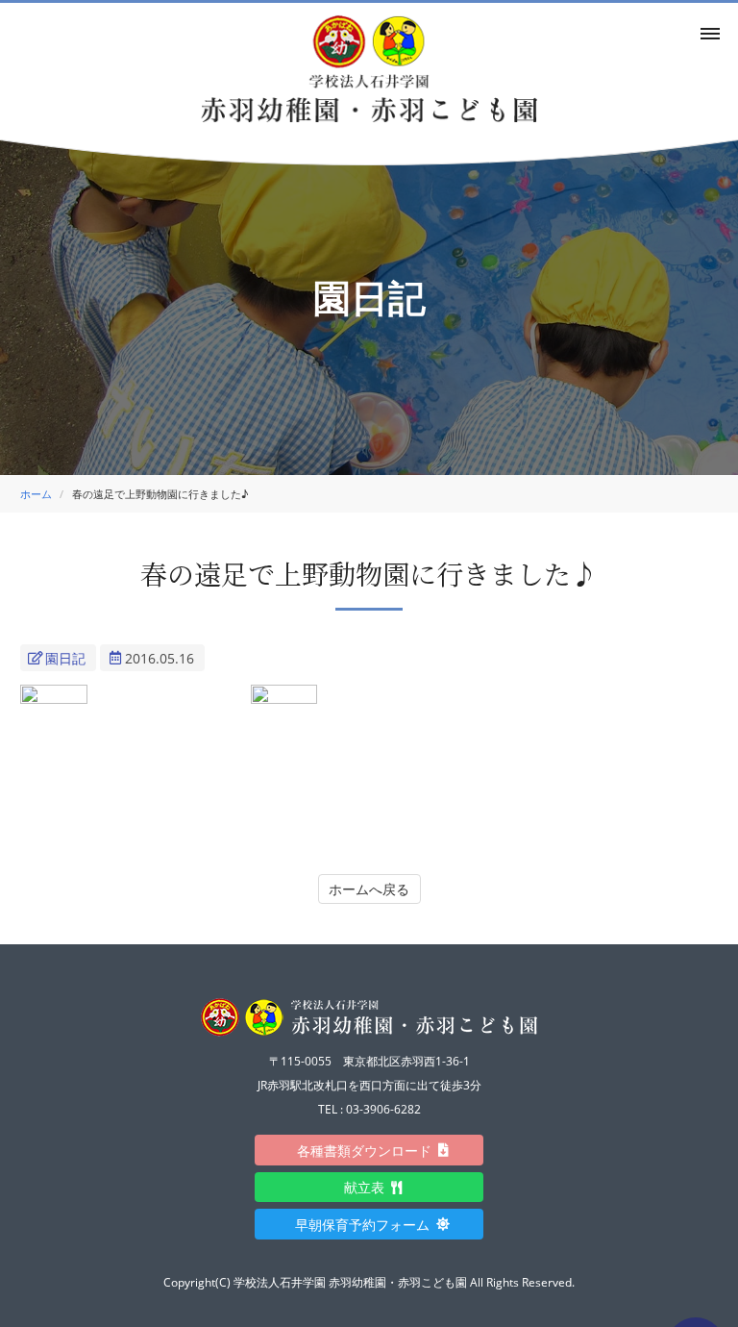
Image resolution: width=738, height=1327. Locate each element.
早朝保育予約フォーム (369, 1224)
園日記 (65, 658)
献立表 (371, 1187)
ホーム (36, 494)
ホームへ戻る (369, 889)
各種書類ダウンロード (371, 1150)
